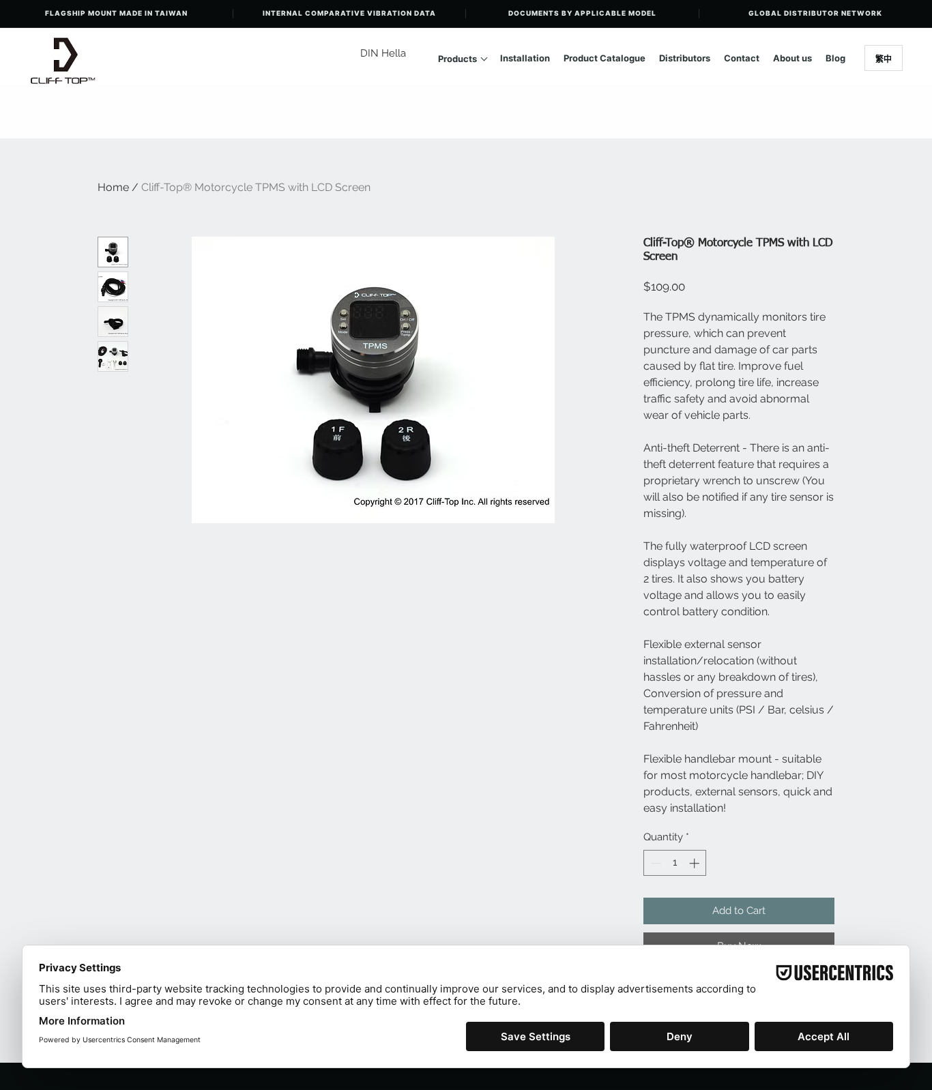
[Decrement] (654, 863)
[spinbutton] (675, 863)
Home (113, 187)
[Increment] (695, 863)
